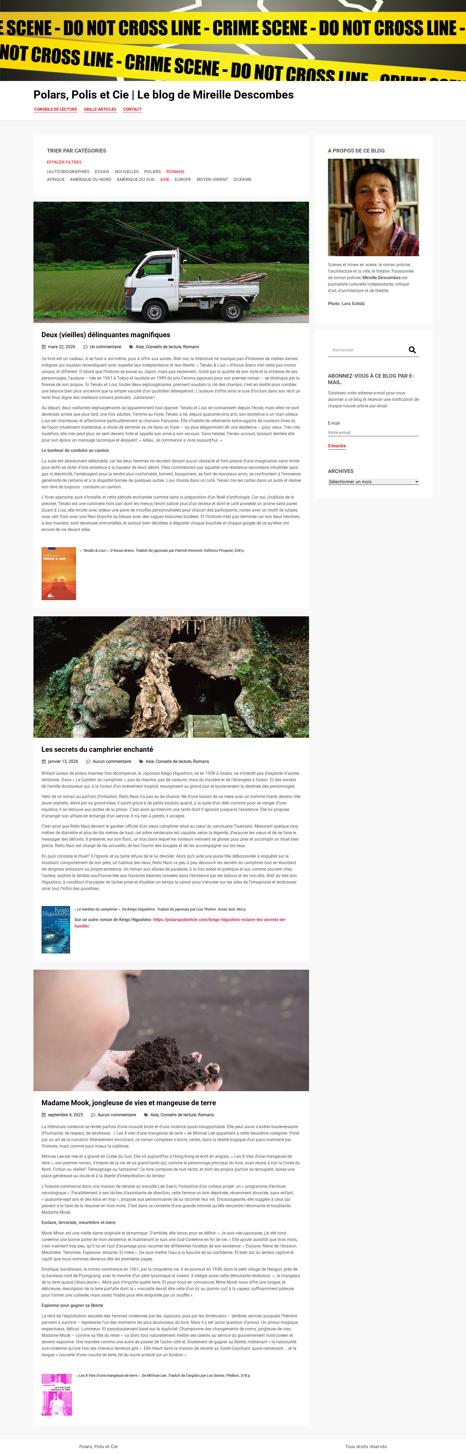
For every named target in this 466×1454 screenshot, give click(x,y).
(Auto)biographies (68, 171)
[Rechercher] (412, 350)
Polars (152, 171)
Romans (175, 171)
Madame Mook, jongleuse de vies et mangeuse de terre (129, 1103)
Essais (102, 171)
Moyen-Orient (212, 179)
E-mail (334, 423)
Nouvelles (127, 171)
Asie (164, 179)
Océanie (243, 179)
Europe (183, 179)
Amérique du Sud (136, 179)
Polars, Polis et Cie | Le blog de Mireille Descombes (163, 94)
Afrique (56, 179)
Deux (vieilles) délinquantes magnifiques (106, 335)
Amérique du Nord (90, 179)
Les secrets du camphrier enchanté (97, 749)
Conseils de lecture (163, 346)
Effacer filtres (64, 162)
